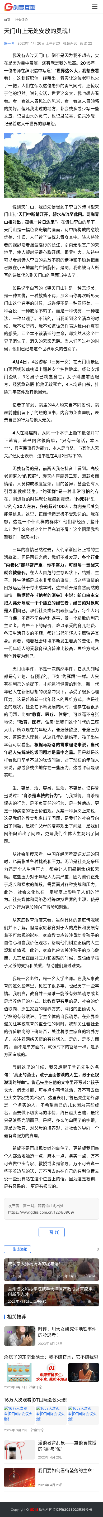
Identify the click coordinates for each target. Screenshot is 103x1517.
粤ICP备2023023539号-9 (72, 1509)
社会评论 (70, 43)
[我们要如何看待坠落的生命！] (19, 1477)
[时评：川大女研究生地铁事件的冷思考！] (19, 1336)
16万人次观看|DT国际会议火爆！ (37, 1400)
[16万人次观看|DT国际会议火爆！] (51, 1415)
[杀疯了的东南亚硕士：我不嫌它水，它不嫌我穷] (51, 1372)
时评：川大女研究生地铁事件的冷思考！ (67, 1332)
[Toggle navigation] (94, 6)
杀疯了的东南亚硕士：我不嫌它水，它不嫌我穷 (51, 1357)
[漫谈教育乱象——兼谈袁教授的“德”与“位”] (19, 1450)
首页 (7, 20)
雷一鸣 (9, 43)
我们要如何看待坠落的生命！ (67, 1470)
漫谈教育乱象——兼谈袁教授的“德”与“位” (67, 1446)
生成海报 (19, 1249)
